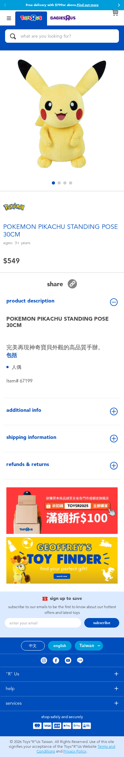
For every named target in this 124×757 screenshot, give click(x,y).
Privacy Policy (74, 751)
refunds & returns (27, 464)
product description (30, 301)
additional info (23, 410)
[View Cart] (115, 13)
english (59, 646)
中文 (33, 646)
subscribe (101, 623)
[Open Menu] (9, 18)
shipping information (31, 437)
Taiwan (86, 645)
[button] (118, 5)
